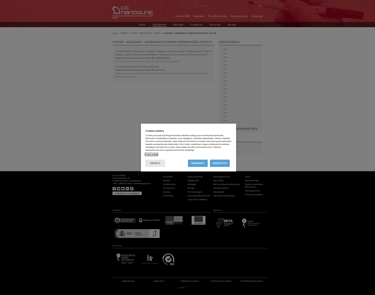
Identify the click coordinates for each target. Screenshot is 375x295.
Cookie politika (151, 154)
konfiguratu (155, 163)
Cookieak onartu (197, 163)
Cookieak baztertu (219, 163)
